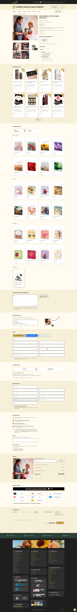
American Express (57, 497)
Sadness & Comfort (16, 572)
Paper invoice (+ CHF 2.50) (57, 493)
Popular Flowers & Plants (52, 569)
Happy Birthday (16, 196)
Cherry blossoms (16, 152)
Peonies (50, 578)
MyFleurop (50, 553)
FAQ (49, 555)
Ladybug (28, 152)
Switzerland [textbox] (15, 352)
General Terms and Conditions (35, 552)
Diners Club (22, 500)
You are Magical (42, 260)
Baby (28, 216)
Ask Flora (59, 11)
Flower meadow (16, 172)
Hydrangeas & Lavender (52, 582)
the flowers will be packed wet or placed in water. (21, 424)
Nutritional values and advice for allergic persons (58, 120)
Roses (50, 574)
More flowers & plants (52, 583)
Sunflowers (50, 576)
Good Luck (15, 260)
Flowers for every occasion (17, 552)
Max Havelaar (51, 586)
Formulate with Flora (44, 296)
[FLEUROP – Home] (15, 2)
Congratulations (56, 240)
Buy (61, 522)
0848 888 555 (18, 606)
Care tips (50, 584)
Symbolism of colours (52, 585)
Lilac (54, 152)
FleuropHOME (33, 571)
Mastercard (22, 497)
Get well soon (42, 216)
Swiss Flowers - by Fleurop (52, 572)
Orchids (50, 579)
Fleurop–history (33, 555)
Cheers (54, 196)
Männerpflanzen (51, 581)
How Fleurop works (51, 554)
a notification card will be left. (22, 421)
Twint (22, 493)
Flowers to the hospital (17, 571)
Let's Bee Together (30, 240)
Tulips (49, 577)
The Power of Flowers (17, 284)
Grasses (41, 172)
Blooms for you (51, 573)
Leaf (54, 172)
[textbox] (25, 339)
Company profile (33, 554)
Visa (39, 497)
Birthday (15, 555)
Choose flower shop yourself (18, 449)
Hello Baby (15, 240)
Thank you (55, 260)
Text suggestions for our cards (18, 554)
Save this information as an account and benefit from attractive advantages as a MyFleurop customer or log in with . (26, 358)
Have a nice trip (16, 216)
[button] (15, 11)
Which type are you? (34, 572)
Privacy (32, 553)
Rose (27, 172)
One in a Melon (42, 240)
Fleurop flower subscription (52, 552)
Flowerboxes (50, 571)
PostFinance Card (39, 500)
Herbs (49, 580)
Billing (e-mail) (39, 493)
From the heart (42, 196)
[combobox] (25, 339)
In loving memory (56, 216)
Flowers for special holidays (17, 553)
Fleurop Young (33, 573)
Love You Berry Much (30, 260)
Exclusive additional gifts (52, 587)
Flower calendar (51, 570)
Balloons (28, 196)
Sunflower (42, 152)
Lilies (49, 575)
